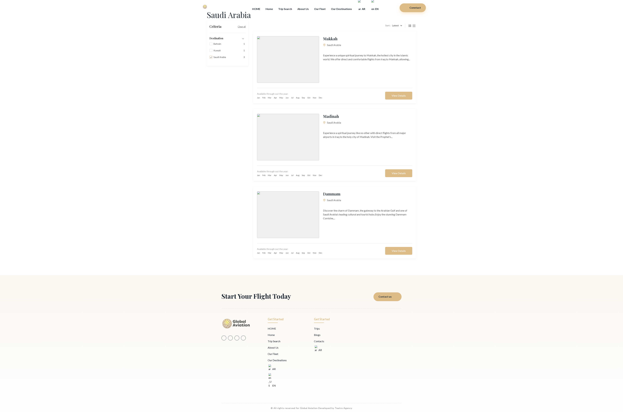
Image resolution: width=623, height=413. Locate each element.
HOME (256, 8)
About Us (303, 8)
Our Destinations (341, 8)
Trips (317, 328)
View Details (399, 95)
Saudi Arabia (334, 44)
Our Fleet (320, 8)
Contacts (319, 341)
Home (269, 8)
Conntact (415, 7)
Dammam (331, 193)
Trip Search (285, 8)
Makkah (330, 38)
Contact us (385, 296)
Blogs (317, 334)
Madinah (331, 116)
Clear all (242, 26)
